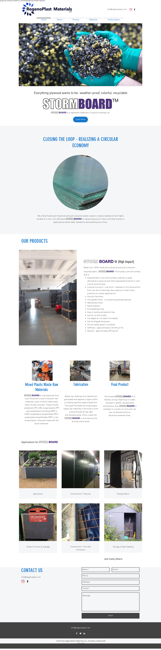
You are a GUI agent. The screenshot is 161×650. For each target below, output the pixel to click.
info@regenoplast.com (117, 9)
